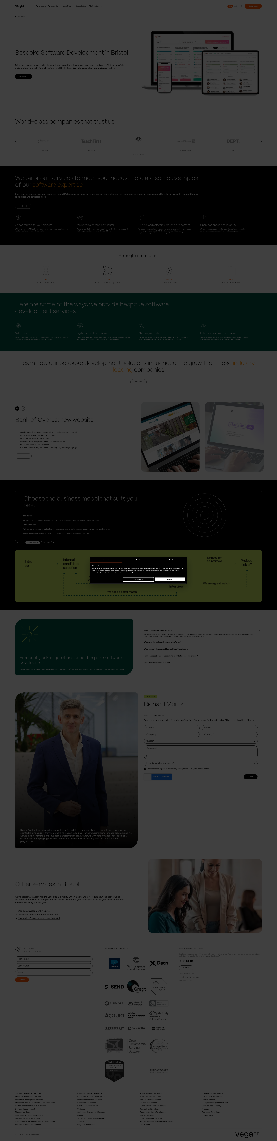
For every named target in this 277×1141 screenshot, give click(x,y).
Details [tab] (138, 560)
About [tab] (171, 560)
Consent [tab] (106, 560)
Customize (137, 579)
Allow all (169, 579)
